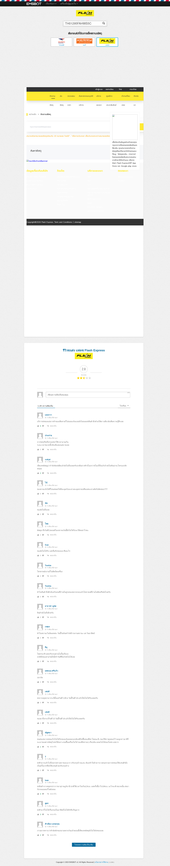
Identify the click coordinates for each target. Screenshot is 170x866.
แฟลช (107, 45)
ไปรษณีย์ (61, 45)
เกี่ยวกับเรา (50, 4)
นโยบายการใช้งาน (101, 862)
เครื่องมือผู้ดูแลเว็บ (68, 4)
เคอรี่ (84, 45)
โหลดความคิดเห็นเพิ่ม (83, 845)
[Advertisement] (85, 67)
